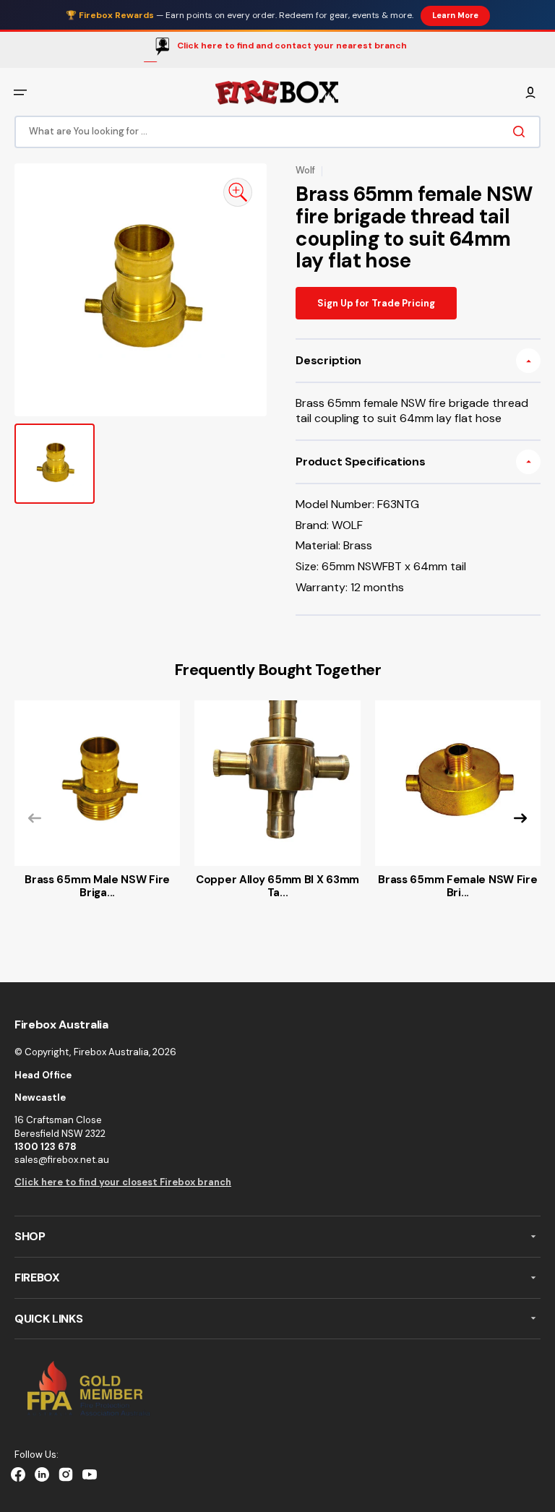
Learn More (455, 15)
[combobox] (277, 131)
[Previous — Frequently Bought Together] (35, 818)
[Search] (522, 131)
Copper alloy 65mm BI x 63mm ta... (277, 886)
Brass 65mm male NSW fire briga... (97, 886)
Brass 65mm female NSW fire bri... (457, 886)
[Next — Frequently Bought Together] (520, 818)
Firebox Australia (111, 1052)
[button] (20, 92)
